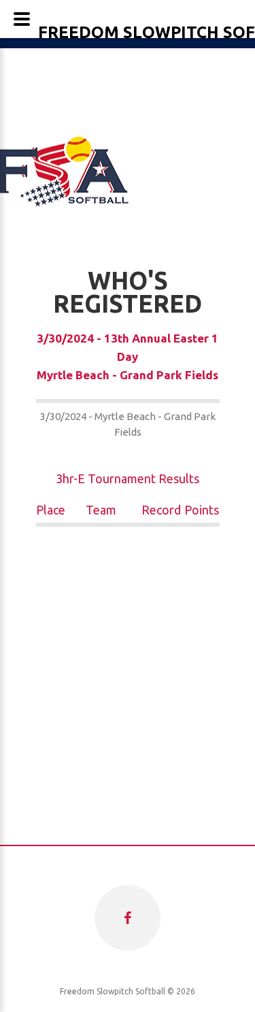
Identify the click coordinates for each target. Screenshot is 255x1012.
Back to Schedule (127, 447)
